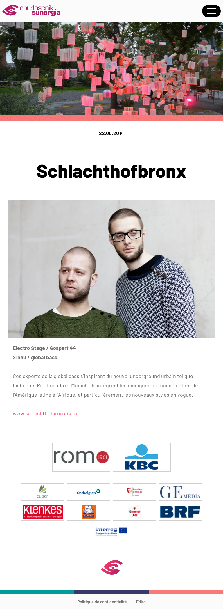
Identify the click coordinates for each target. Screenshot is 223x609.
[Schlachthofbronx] (111, 336)
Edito (141, 601)
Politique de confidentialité (102, 601)
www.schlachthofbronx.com (45, 413)
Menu (211, 11)
